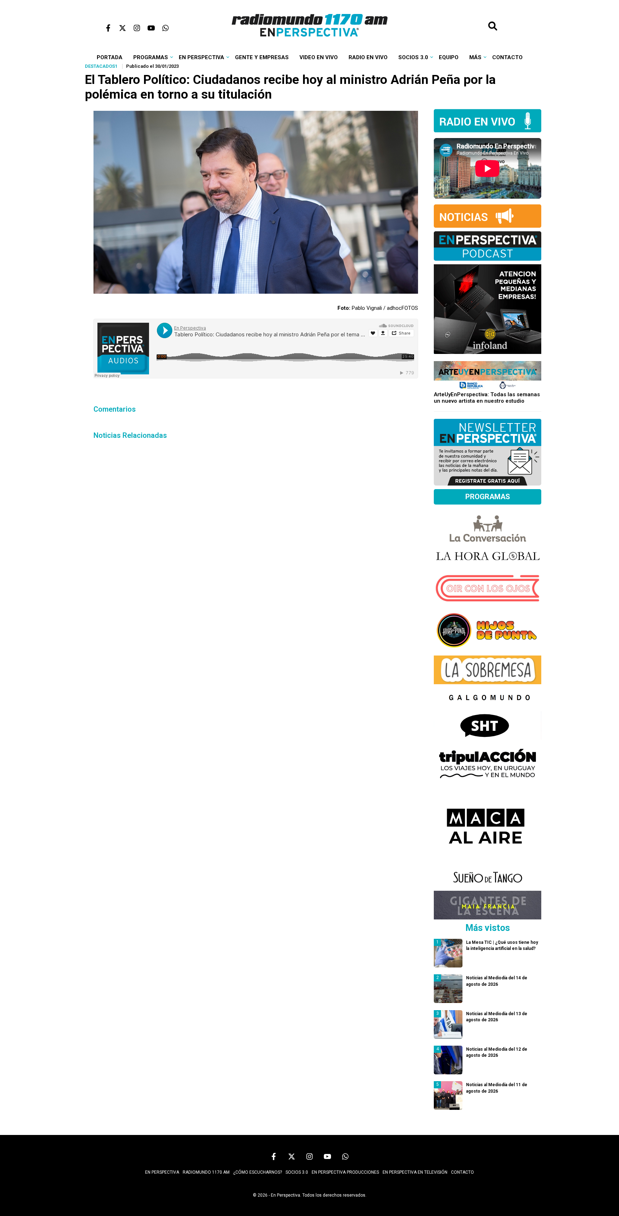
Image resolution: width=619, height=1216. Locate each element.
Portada (110, 57)
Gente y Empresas (262, 57)
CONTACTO (462, 1172)
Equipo (449, 57)
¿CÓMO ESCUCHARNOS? (257, 1172)
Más (475, 57)
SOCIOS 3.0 (296, 1172)
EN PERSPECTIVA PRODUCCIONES (345, 1172)
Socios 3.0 (413, 57)
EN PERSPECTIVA (162, 1172)
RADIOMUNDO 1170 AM (206, 1172)
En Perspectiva (201, 57)
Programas (150, 57)
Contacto (507, 57)
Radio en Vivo (368, 57)
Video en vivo (318, 57)
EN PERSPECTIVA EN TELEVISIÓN (415, 1172)
